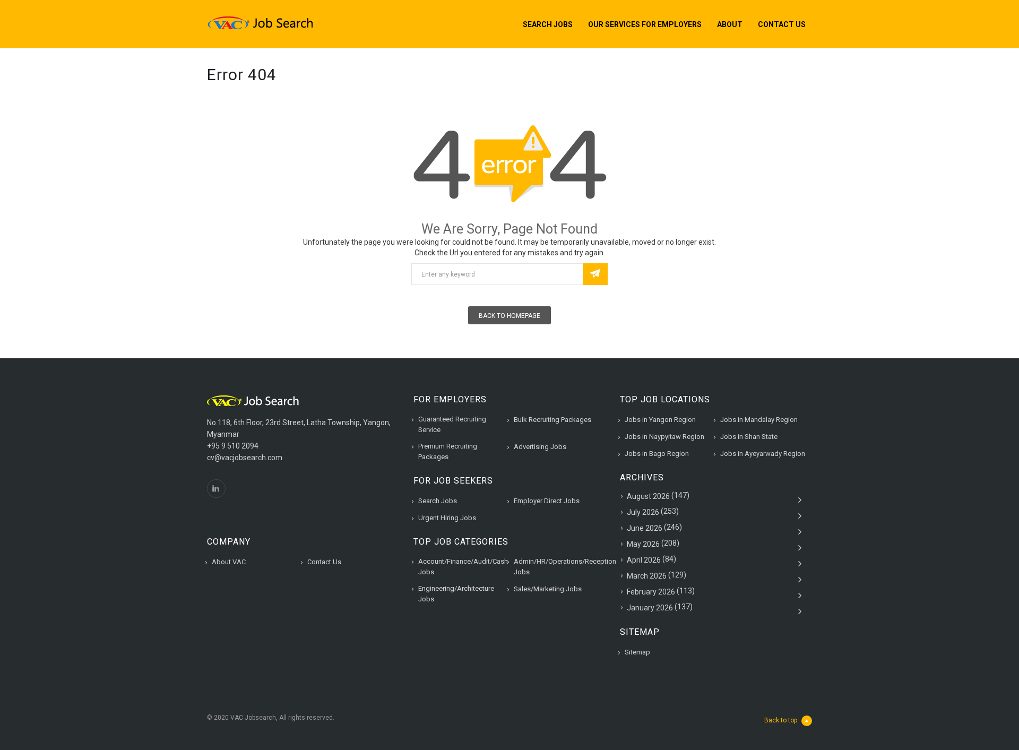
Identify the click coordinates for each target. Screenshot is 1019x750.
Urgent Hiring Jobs (447, 518)
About (729, 24)
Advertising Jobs (540, 447)
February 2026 (651, 592)
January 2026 (650, 608)
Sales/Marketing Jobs (548, 589)
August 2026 (648, 496)
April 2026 (644, 560)
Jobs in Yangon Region (660, 420)
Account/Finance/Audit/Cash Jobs (463, 566)
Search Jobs (548, 24)
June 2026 (644, 528)
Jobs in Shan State (749, 437)
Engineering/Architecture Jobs (456, 593)
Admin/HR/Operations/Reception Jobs (565, 566)
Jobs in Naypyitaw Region (664, 437)
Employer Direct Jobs (547, 501)
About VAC (229, 562)
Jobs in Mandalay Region (759, 420)
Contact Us (782, 24)
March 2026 (647, 576)
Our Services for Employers (645, 24)
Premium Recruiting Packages (447, 451)
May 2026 (643, 544)
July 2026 (643, 512)
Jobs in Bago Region (657, 454)
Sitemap (637, 652)
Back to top (780, 720)
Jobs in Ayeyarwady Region (762, 454)
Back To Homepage (509, 316)
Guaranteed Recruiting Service (452, 424)
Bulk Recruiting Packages (552, 420)
